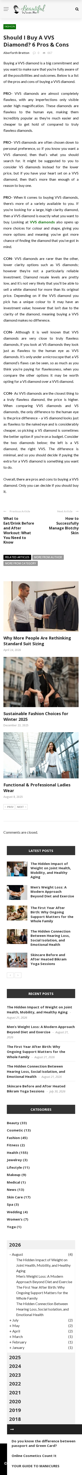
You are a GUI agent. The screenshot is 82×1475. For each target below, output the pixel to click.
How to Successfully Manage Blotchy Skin (64, 525)
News (11, 1189)
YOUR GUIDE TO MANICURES (35, 1466)
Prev (10, 807)
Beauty (13, 1123)
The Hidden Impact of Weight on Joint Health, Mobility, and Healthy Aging (51, 870)
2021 (15, 1392)
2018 (15, 1418)
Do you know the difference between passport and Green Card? (43, 1443)
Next (20, 807)
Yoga (11, 1226)
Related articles (17, 557)
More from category (20, 563)
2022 (15, 1383)
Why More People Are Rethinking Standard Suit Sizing (37, 640)
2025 (15, 1357)
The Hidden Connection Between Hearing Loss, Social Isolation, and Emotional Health (50, 938)
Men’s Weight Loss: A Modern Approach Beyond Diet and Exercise (52, 891)
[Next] (18, 975)
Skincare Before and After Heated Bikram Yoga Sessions (49, 959)
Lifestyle (14, 1167)
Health (12, 1152)
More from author (48, 557)
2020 (15, 1401)
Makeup (13, 1174)
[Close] (12, 1429)
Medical (13, 1182)
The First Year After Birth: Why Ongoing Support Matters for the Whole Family (52, 914)
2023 (15, 1374)
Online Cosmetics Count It (34, 1455)
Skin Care (15, 1197)
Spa (10, 1204)
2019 (15, 1409)
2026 (15, 1244)
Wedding (14, 1212)
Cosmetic (15, 1130)
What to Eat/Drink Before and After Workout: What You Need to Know (18, 530)
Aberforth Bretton (16, 53)
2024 (15, 1365)
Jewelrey (14, 1160)
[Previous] (10, 975)
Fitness (13, 1145)
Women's (15, 1219)
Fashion (10, 26)
